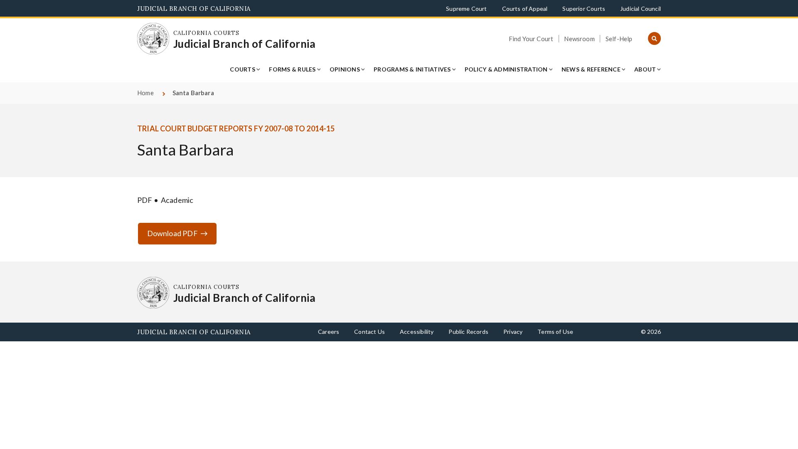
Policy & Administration (506, 69)
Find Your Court (531, 38)
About (645, 69)
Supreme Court (466, 8)
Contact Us (369, 331)
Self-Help (619, 38)
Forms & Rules (292, 69)
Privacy (512, 331)
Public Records (468, 331)
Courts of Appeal (525, 8)
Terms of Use (555, 331)
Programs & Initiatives (412, 69)
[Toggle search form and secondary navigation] (654, 39)
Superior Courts (583, 8)
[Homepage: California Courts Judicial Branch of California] (153, 39)
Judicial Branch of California (194, 8)
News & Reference (591, 69)
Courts (242, 69)
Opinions (345, 69)
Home (145, 92)
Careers (328, 331)
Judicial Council (640, 8)
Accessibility (416, 331)
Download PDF (172, 233)
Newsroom (579, 38)
